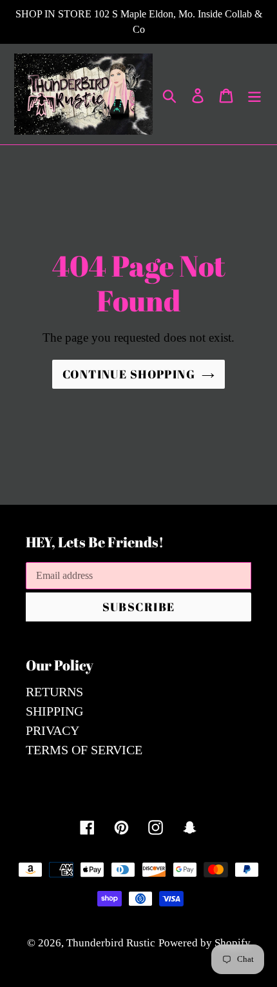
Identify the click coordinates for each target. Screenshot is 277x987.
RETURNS (54, 692)
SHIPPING (54, 711)
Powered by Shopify (204, 943)
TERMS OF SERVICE (84, 750)
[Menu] (254, 94)
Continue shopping (128, 374)
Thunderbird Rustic (110, 943)
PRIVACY (52, 730)
